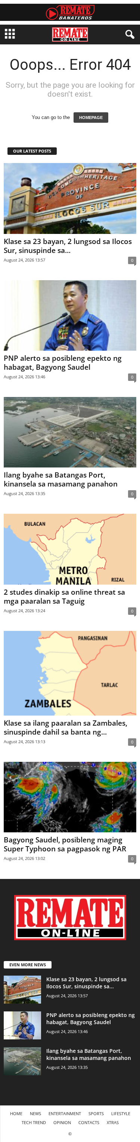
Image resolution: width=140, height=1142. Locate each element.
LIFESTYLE (120, 1113)
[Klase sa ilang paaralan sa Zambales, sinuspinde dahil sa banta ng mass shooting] (70, 673)
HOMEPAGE (91, 117)
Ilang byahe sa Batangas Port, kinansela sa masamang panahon (61, 479)
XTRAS (113, 1122)
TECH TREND (34, 1122)
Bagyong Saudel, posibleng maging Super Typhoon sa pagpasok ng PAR (65, 844)
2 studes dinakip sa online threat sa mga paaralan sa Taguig (64, 596)
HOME (16, 1113)
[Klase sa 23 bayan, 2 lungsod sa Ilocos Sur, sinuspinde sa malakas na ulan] (70, 198)
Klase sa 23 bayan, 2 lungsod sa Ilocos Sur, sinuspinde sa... (68, 246)
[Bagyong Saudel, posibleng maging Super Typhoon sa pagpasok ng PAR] (70, 797)
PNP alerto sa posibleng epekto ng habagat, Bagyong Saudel (63, 362)
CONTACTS (88, 1122)
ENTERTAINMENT (65, 1113)
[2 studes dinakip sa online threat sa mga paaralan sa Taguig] (70, 549)
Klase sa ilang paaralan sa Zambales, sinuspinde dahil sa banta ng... (65, 727)
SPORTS (96, 1113)
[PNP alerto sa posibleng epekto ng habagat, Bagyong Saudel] (70, 315)
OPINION (62, 1122)
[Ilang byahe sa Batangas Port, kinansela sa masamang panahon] (70, 432)
